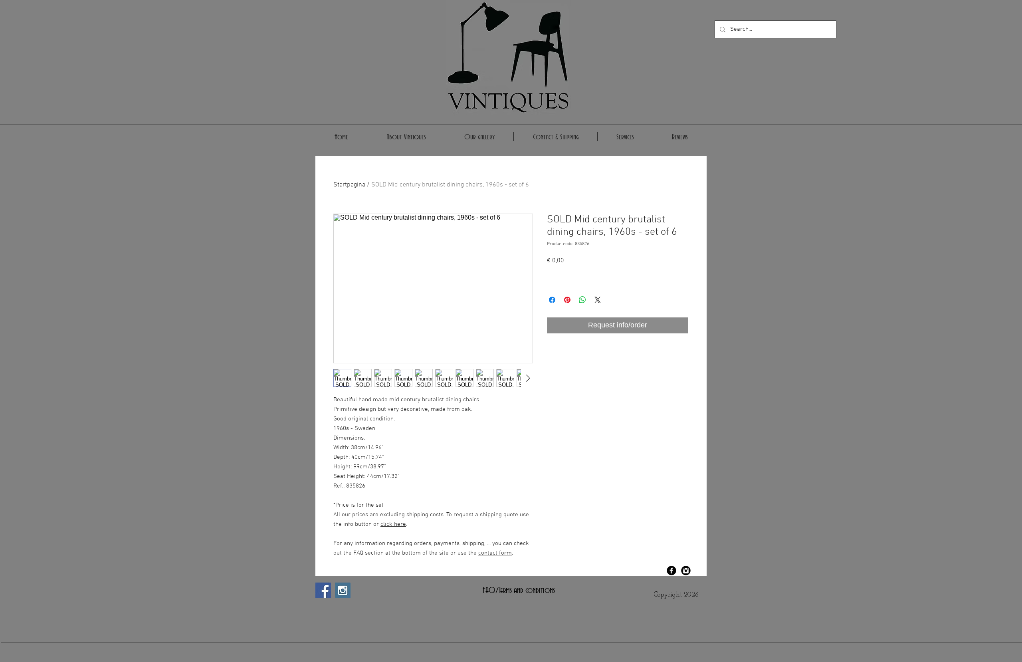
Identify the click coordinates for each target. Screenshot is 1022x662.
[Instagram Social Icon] (343, 590)
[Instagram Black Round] (686, 570)
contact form (495, 553)
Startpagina (349, 185)
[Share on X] (597, 300)
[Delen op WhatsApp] (582, 300)
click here (393, 524)
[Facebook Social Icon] (323, 590)
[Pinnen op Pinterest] (567, 300)
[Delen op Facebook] (552, 300)
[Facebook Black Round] (671, 570)
